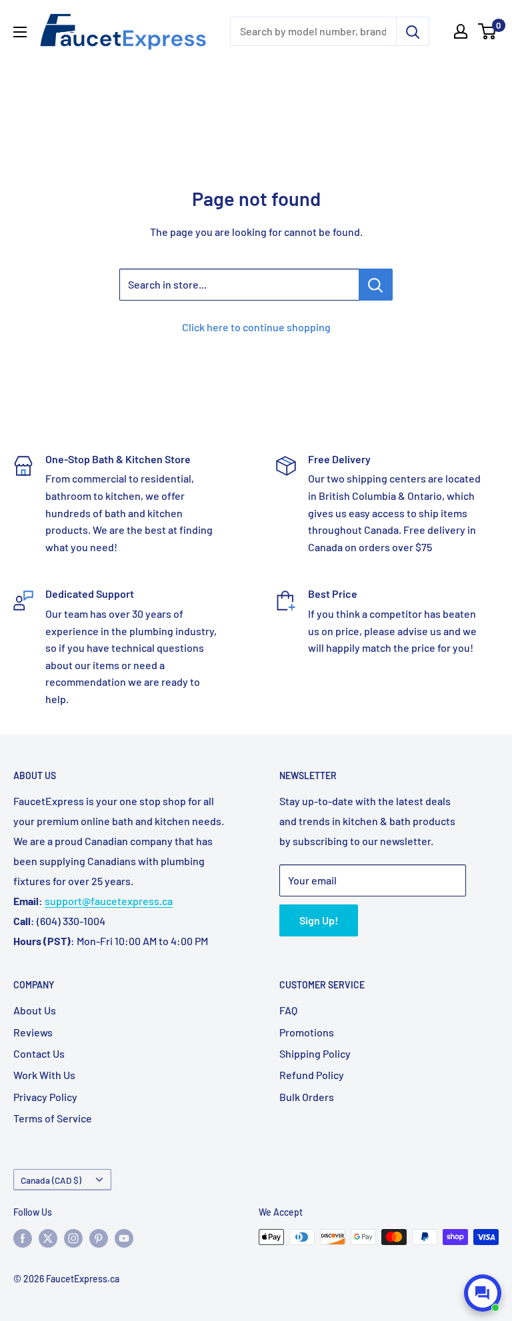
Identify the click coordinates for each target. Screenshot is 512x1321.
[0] (487, 31)
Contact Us (39, 1053)
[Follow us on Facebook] (22, 1238)
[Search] (412, 31)
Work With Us (44, 1074)
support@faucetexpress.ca (109, 900)
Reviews (33, 1032)
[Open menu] (20, 32)
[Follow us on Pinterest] (98, 1238)
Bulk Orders (306, 1096)
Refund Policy (311, 1074)
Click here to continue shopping (256, 327)
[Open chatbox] (482, 1293)
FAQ (288, 1010)
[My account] (460, 31)
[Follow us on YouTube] (124, 1238)
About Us (34, 1010)
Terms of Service (52, 1118)
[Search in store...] (376, 285)
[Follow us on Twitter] (48, 1238)
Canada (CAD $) (51, 1180)
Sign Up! (318, 920)
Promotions (306, 1032)
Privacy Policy (45, 1096)
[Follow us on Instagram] (73, 1238)
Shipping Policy (315, 1053)
